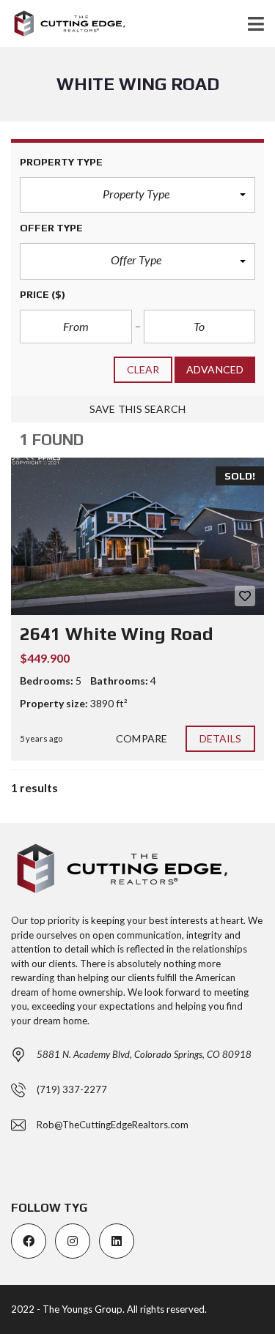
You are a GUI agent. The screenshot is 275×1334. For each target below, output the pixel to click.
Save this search (137, 409)
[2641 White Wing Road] (137, 537)
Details (220, 738)
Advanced (214, 369)
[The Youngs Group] (63, 24)
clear (143, 369)
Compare (141, 738)
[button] (137, 195)
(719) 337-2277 (72, 1089)
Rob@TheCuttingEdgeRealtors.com (112, 1124)
